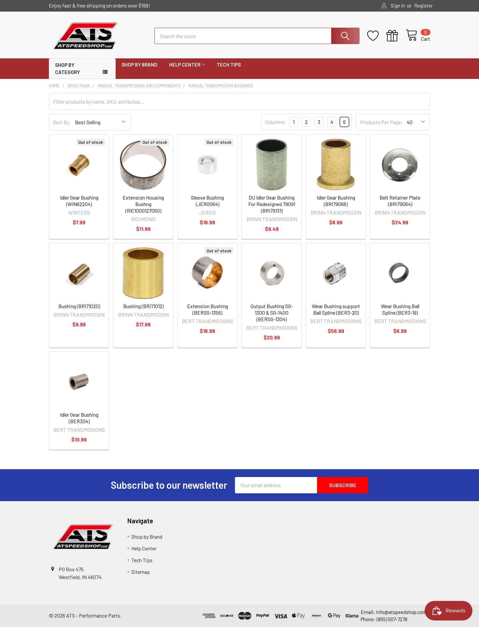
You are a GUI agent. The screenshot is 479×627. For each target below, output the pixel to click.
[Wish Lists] (376, 35)
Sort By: (62, 122)
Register (423, 5)
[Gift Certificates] (396, 35)
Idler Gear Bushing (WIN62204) (79, 200)
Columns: (275, 122)
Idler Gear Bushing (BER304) (79, 417)
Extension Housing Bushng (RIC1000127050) (143, 204)
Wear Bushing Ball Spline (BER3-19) (400, 309)
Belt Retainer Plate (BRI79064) (400, 200)
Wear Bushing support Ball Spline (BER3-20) (336, 309)
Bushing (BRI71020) (79, 306)
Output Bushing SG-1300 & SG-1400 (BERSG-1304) (272, 312)
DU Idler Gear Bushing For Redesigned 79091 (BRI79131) (271, 204)
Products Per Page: (381, 122)
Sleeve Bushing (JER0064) (207, 200)
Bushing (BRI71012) (143, 306)
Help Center (184, 64)
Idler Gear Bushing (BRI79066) (336, 200)
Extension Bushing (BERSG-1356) (207, 309)
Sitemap (140, 572)
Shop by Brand (139, 64)
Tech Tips (229, 64)
